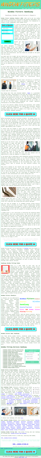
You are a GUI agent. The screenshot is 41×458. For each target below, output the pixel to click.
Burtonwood (4, 424)
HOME (23, 8)
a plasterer (10, 400)
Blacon (37, 424)
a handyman (19, 392)
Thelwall (13, 428)
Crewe (6, 429)
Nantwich (19, 424)
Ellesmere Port (12, 424)
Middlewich (29, 422)
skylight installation (7, 398)
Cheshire (23, 420)
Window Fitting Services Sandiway (14, 347)
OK (26, 457)
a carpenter (10, 402)
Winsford (19, 428)
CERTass (23, 84)
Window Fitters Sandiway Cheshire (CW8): (12, 18)
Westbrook (24, 424)
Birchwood (9, 421)
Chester (3, 428)
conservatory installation (30, 402)
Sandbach (19, 427)
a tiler (22, 398)
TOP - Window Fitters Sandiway (9, 437)
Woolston (13, 427)
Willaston (30, 421)
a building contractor (15, 399)
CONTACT (32, 8)
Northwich (36, 421)
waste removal (23, 403)
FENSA (28, 93)
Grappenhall (29, 425)
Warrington (10, 425)
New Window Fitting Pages (8, 448)
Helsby (16, 429)
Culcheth (30, 427)
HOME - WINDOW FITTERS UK (20, 444)
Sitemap (2, 448)
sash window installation (22, 394)
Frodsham (11, 429)
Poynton (8, 428)
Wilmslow (22, 429)
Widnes (17, 422)
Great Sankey (31, 424)
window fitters (30, 420)
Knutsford (36, 422)
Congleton (36, 425)
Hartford (23, 421)
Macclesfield (10, 422)
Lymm (23, 425)
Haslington (16, 421)
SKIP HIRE (9, 403)
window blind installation (30, 400)
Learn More (21, 457)
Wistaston (36, 427)
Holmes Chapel (5, 427)
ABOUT (29, 8)
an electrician (36, 398)
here (22, 417)
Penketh (25, 427)
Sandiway (26, 248)
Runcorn (23, 422)
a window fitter (10, 391)
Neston (23, 428)
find (5, 336)
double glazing (28, 396)
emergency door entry (26, 395)
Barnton (37, 420)
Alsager (3, 421)
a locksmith (10, 395)
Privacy (39, 448)
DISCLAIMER (37, 8)
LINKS (26, 8)
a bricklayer (34, 399)
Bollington (18, 425)
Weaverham (3, 425)
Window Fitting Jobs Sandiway (18, 433)
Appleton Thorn (30, 428)
